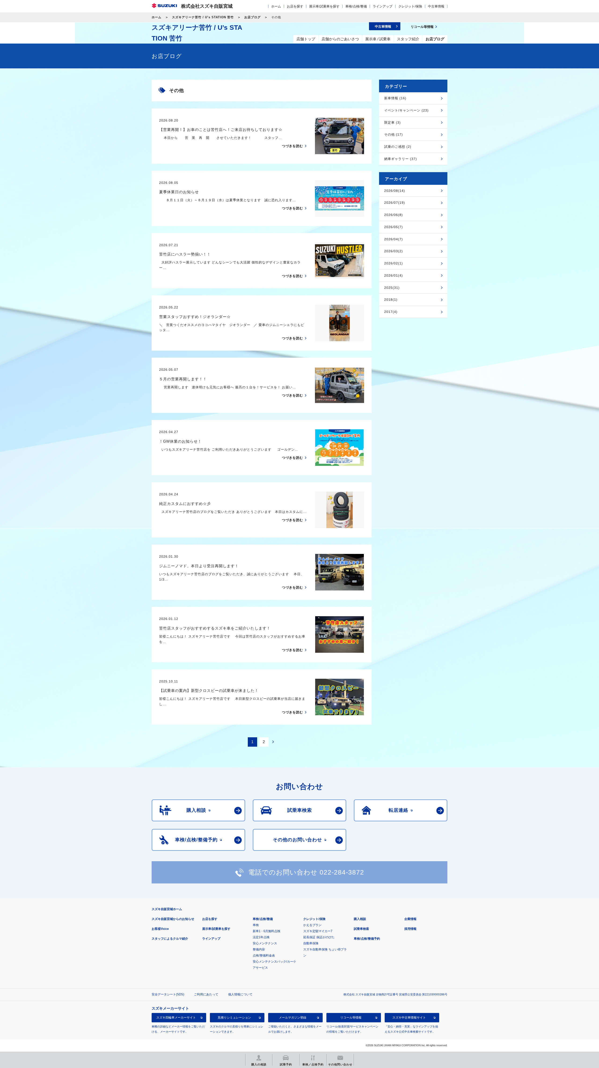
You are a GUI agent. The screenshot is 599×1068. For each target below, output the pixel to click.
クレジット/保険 (410, 6)
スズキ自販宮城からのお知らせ (173, 919)
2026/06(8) (393, 215)
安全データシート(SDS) (168, 994)
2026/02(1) (393, 263)
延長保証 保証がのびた (319, 937)
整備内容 (259, 949)
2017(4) (391, 312)
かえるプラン (312, 925)
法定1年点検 (261, 937)
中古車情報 (436, 6)
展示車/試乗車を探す (324, 6)
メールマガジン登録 (292, 1017)
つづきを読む (292, 146)
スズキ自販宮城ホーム (167, 909)
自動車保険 (310, 943)
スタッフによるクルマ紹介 (170, 938)
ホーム (276, 6)
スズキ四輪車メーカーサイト (176, 1017)
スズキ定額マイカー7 (317, 931)
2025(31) (392, 287)
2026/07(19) (394, 202)
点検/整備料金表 (264, 955)
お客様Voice (160, 929)
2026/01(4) (393, 275)
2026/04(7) (393, 239)
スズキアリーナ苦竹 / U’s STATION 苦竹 (203, 17)
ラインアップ (382, 6)
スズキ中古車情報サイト (409, 1017)
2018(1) (391, 299)
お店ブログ (252, 17)
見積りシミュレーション (234, 1017)
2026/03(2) (393, 251)
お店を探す (295, 6)
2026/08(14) (394, 191)
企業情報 (410, 919)
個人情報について (240, 994)
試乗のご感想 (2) (397, 146)
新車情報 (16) (395, 98)
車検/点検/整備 (356, 6)
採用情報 (410, 929)
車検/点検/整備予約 (367, 938)
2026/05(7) (393, 227)
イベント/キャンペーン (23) (406, 110)
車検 (256, 925)
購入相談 (360, 919)
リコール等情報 (351, 1017)
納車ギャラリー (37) (400, 159)
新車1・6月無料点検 (266, 931)
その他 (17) (393, 134)
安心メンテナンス (265, 943)
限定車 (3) (392, 122)
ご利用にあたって (206, 994)
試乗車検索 (361, 929)
